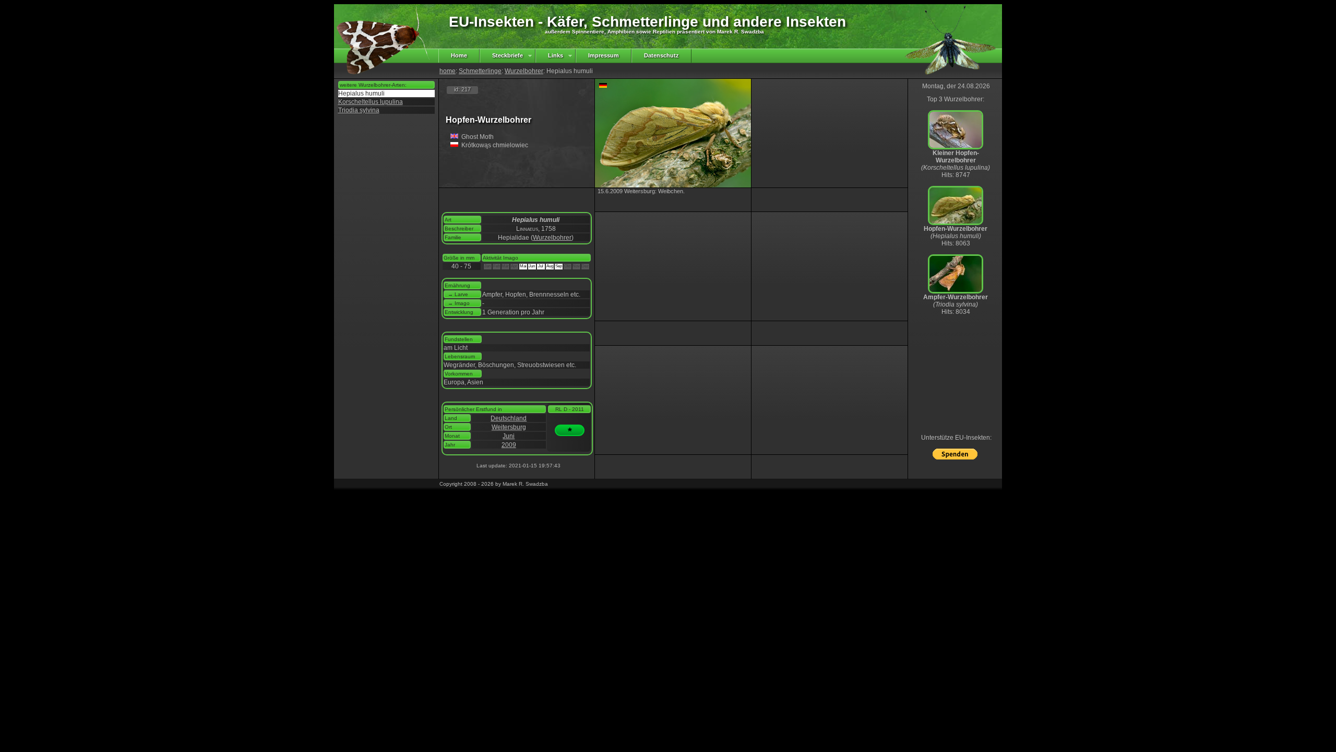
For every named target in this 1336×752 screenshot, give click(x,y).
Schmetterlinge (480, 71)
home (447, 71)
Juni (509, 436)
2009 (509, 445)
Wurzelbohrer (524, 71)
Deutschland (509, 418)
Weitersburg (509, 427)
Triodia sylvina (358, 110)
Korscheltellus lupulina (370, 101)
